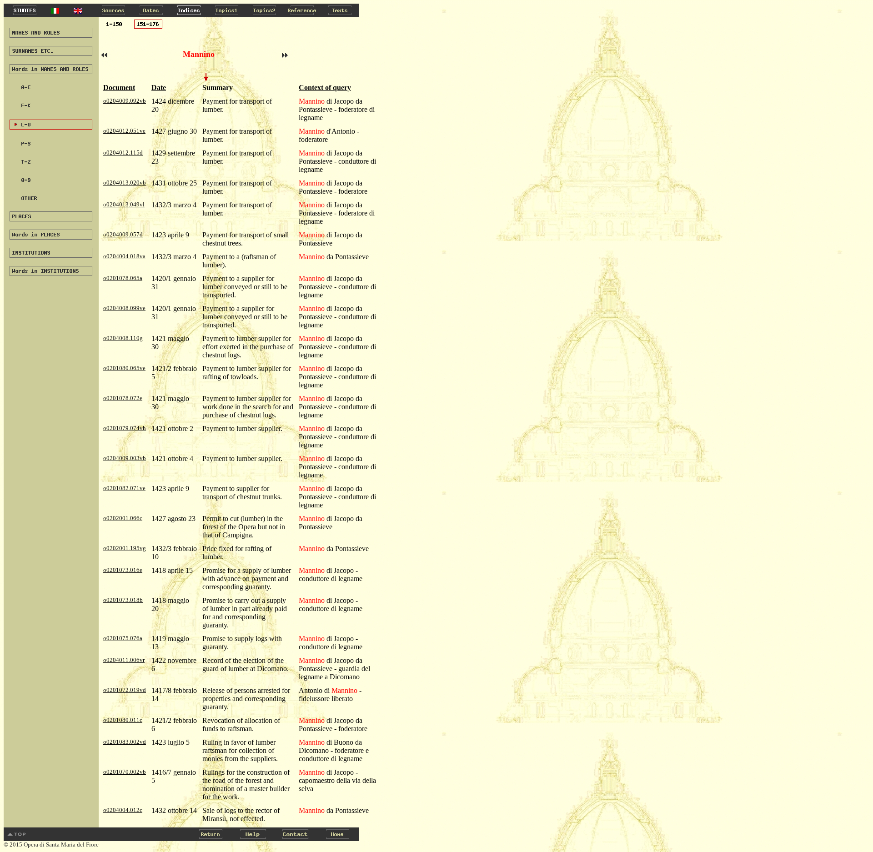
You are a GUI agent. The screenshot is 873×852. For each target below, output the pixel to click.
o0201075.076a (122, 638)
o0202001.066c (122, 518)
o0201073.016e (122, 569)
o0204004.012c (122, 810)
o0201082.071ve (124, 488)
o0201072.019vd (124, 690)
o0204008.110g (123, 338)
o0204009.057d (123, 234)
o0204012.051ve (124, 130)
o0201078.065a (122, 278)
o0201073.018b (123, 599)
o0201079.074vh (124, 428)
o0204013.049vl (124, 204)
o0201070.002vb (124, 771)
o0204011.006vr (124, 660)
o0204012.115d (123, 152)
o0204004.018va (124, 256)
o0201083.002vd (124, 741)
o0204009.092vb (124, 100)
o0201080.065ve (124, 368)
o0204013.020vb (124, 182)
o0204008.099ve (124, 308)
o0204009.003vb (124, 458)
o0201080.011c (122, 720)
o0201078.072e (122, 398)
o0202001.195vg (124, 548)
